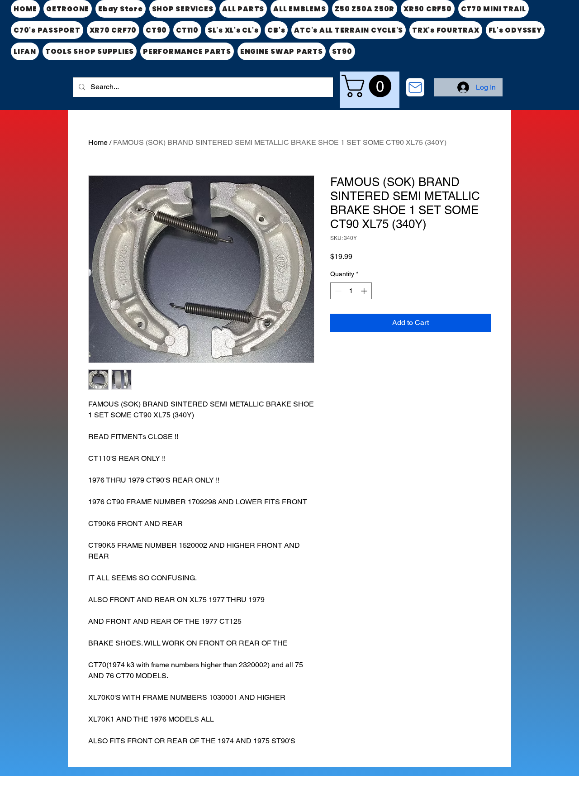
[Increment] (364, 291)
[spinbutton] (351, 291)
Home (98, 142)
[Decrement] (337, 291)
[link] (369, 86)
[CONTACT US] (415, 87)
